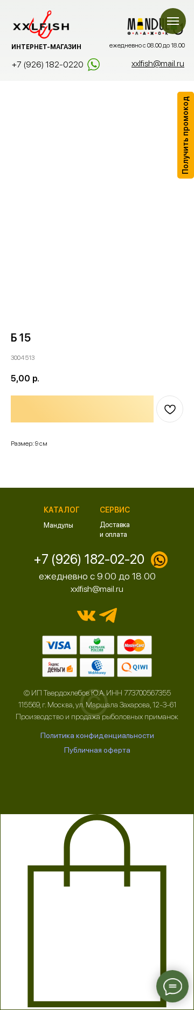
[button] (185, 135)
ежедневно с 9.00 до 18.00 (97, 576)
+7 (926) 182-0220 (48, 64)
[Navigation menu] (173, 21)
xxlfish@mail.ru (97, 589)
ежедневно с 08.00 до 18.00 (147, 45)
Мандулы (58, 525)
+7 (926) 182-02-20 (88, 559)
